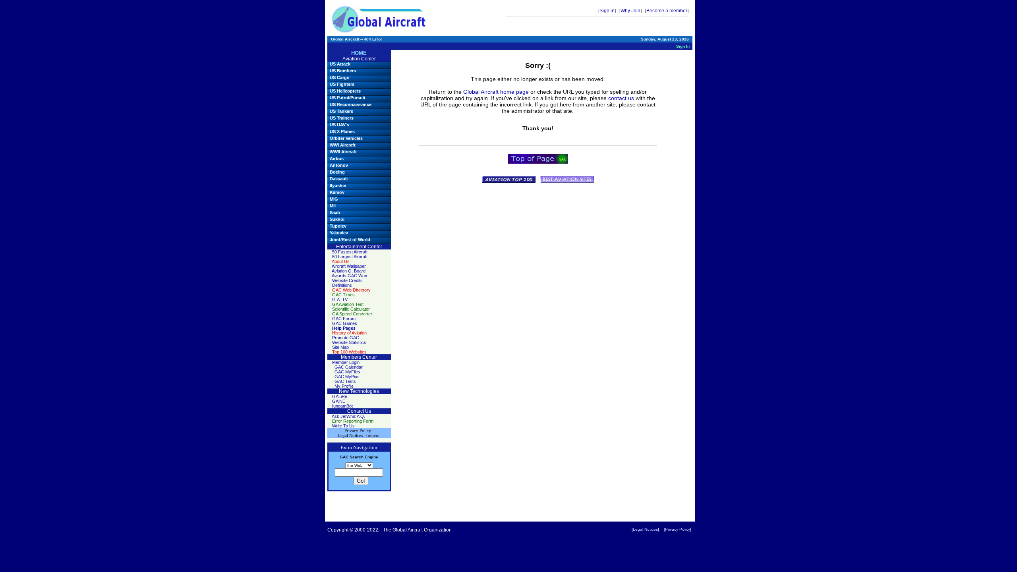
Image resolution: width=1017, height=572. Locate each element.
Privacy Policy (677, 529)
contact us (621, 98)
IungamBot (342, 406)
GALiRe (339, 396)
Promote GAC (345, 337)
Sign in (607, 11)
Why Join (630, 11)
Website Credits (347, 280)
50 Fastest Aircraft (349, 251)
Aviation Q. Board (348, 271)
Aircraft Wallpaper (349, 266)
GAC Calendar (348, 367)
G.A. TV (340, 299)
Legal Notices (645, 529)
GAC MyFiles (347, 371)
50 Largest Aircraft (349, 256)
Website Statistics (349, 342)
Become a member (666, 11)
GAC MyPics (347, 376)
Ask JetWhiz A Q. (348, 416)
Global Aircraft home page (496, 92)
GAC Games (344, 323)
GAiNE (338, 401)
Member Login (346, 362)
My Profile (344, 386)
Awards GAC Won (349, 275)
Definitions (342, 285)
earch (356, 457)
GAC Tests (345, 381)
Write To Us (343, 425)
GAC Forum (344, 318)
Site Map (340, 347)
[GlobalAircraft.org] (378, 19)
